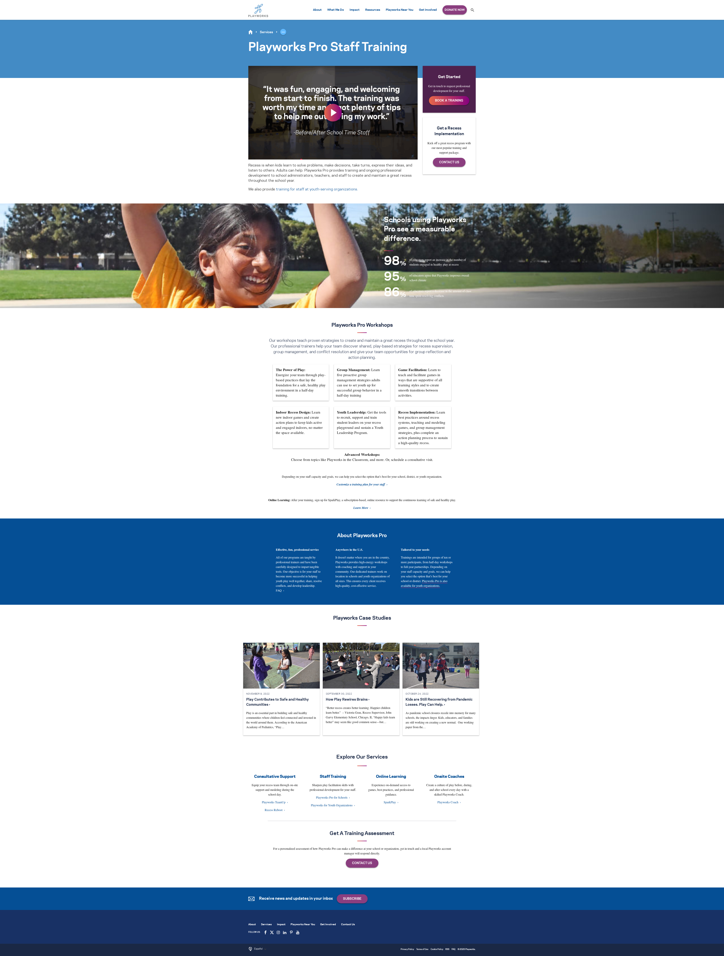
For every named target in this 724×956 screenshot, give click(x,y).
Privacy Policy (407, 949)
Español (258, 949)
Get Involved (428, 9)
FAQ (279, 590)
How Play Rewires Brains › (347, 699)
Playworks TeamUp (273, 802)
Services (266, 32)
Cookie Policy (437, 949)
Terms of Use (422, 949)
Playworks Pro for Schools (331, 797)
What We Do (335, 9)
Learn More (360, 508)
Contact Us (348, 924)
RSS (447, 949)
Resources (372, 9)
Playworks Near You (399, 9)
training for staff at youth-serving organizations (316, 189)
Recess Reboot (273, 810)
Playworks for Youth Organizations (332, 805)
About (317, 9)
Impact (355, 9)
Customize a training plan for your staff (361, 484)
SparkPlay (390, 802)
